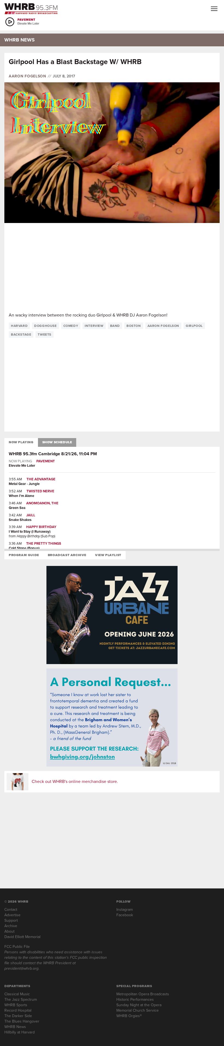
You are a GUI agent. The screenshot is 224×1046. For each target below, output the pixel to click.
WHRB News (15, 1027)
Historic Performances (135, 999)
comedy (70, 325)
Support (11, 920)
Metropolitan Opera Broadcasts (142, 994)
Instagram (124, 909)
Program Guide (24, 555)
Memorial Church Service (137, 1010)
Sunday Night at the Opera (138, 1005)
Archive (10, 926)
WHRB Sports (15, 1005)
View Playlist (108, 555)
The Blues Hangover (21, 1021)
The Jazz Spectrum (20, 999)
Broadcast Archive (67, 555)
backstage (21, 334)
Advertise (12, 915)
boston (133, 325)
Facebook (124, 915)
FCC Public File (17, 946)
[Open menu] (214, 8)
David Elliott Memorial (22, 937)
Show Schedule (57, 442)
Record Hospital (17, 1010)
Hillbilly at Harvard (19, 1032)
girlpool (194, 325)
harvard (19, 325)
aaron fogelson (163, 325)
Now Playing (21, 442)
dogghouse (45, 325)
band (115, 325)
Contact (10, 909)
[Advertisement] (112, 268)
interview (94, 325)
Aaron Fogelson (27, 76)
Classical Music (17, 994)
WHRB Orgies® (129, 1016)
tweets (44, 334)
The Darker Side (18, 1016)
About (9, 931)
